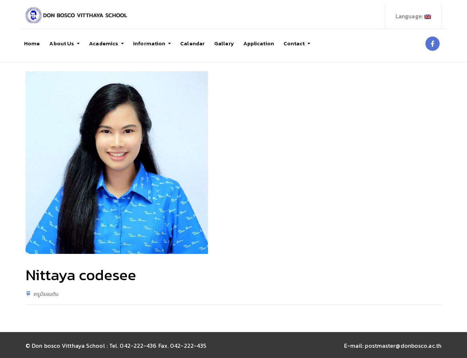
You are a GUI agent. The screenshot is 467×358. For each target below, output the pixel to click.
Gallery (224, 43)
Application (258, 43)
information (149, 43)
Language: (409, 16)
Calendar (192, 43)
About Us (61, 43)
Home (32, 43)
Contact (294, 43)
